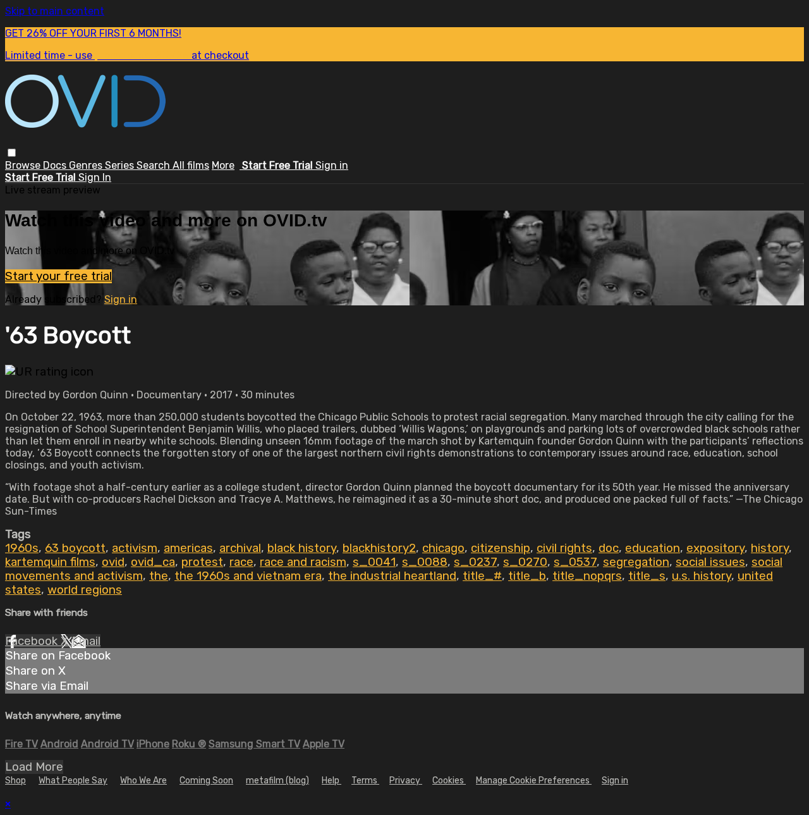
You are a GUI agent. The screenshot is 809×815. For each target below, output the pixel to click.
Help (331, 780)
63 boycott (75, 548)
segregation (636, 562)
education (652, 548)
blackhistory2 (379, 548)
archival (240, 548)
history (770, 548)
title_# (482, 576)
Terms (365, 780)
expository (715, 548)
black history (301, 548)
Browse (24, 165)
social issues (710, 562)
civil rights (564, 548)
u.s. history (701, 576)
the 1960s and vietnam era (248, 576)
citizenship (500, 548)
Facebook (33, 641)
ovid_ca (153, 562)
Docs (56, 165)
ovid (113, 562)
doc (609, 548)
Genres (87, 165)
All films (191, 165)
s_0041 (374, 562)
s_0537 (575, 562)
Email (85, 641)
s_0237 (475, 562)
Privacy (405, 780)
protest (202, 562)
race (241, 562)
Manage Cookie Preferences (534, 780)
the (158, 576)
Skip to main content (54, 11)
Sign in (331, 165)
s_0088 (424, 562)
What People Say (73, 780)
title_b (527, 576)
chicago (443, 548)
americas (188, 548)
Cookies (449, 780)
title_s (647, 576)
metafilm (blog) (277, 780)
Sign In (94, 177)
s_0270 (525, 562)
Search (155, 165)
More (223, 165)
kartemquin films (50, 562)
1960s (22, 548)
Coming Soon (206, 780)
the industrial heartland (392, 576)
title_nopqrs (587, 576)
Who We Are (143, 780)
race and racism (303, 562)
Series (121, 165)
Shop (15, 780)
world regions (84, 590)
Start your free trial (58, 276)
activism (134, 548)
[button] (12, 153)
